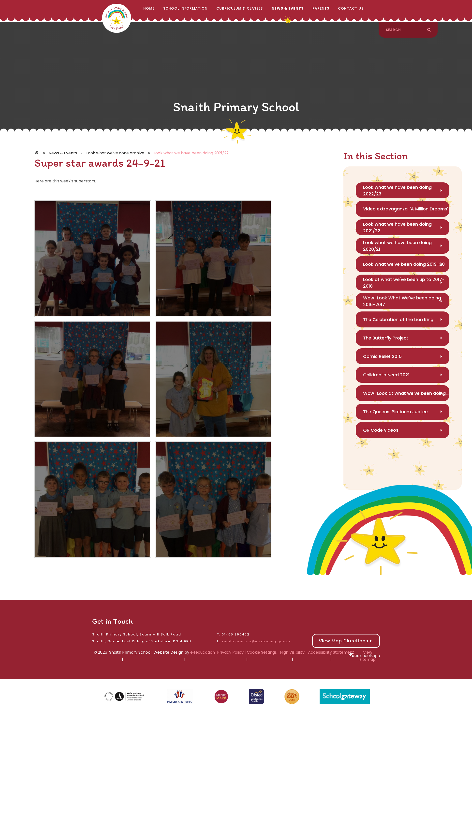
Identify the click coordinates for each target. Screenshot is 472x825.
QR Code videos (380, 430)
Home (36, 153)
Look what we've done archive (115, 153)
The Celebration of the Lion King (398, 319)
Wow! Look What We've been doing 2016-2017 (402, 301)
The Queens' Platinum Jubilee (395, 412)
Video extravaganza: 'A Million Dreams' (405, 209)
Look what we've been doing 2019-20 (404, 264)
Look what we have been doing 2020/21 (397, 245)
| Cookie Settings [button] (260, 652)
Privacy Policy (230, 652)
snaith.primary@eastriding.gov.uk (256, 641)
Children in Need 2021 (386, 375)
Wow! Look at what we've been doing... (406, 393)
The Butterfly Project (385, 338)
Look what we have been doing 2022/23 (397, 190)
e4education (202, 652)
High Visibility (292, 652)
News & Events (63, 153)
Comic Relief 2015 (382, 356)
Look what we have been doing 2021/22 (191, 153)
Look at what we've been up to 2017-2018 (404, 282)
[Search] (429, 30)
